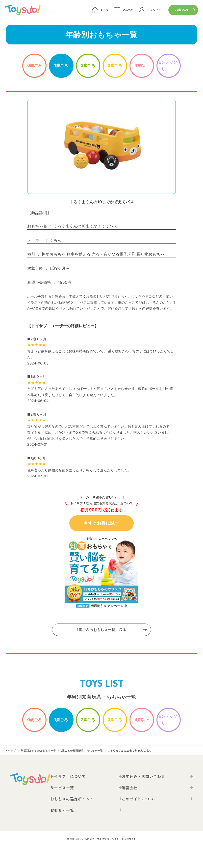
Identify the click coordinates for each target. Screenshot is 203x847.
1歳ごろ (61, 65)
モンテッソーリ (167, 65)
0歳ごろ (34, 65)
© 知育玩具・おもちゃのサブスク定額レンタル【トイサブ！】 (101, 839)
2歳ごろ (88, 65)
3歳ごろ (115, 65)
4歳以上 (141, 65)
